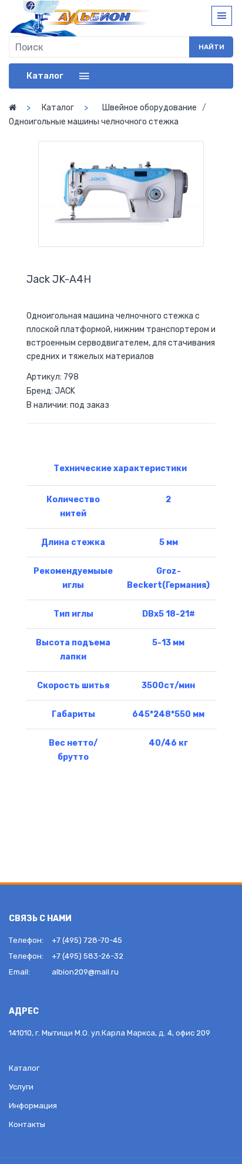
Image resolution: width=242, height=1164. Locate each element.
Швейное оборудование (149, 108)
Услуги (21, 1086)
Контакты (27, 1124)
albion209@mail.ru (85, 971)
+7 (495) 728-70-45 (87, 940)
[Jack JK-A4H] (121, 194)
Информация (33, 1105)
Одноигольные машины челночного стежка (94, 122)
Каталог (58, 108)
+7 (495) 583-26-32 (87, 956)
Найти (211, 47)
